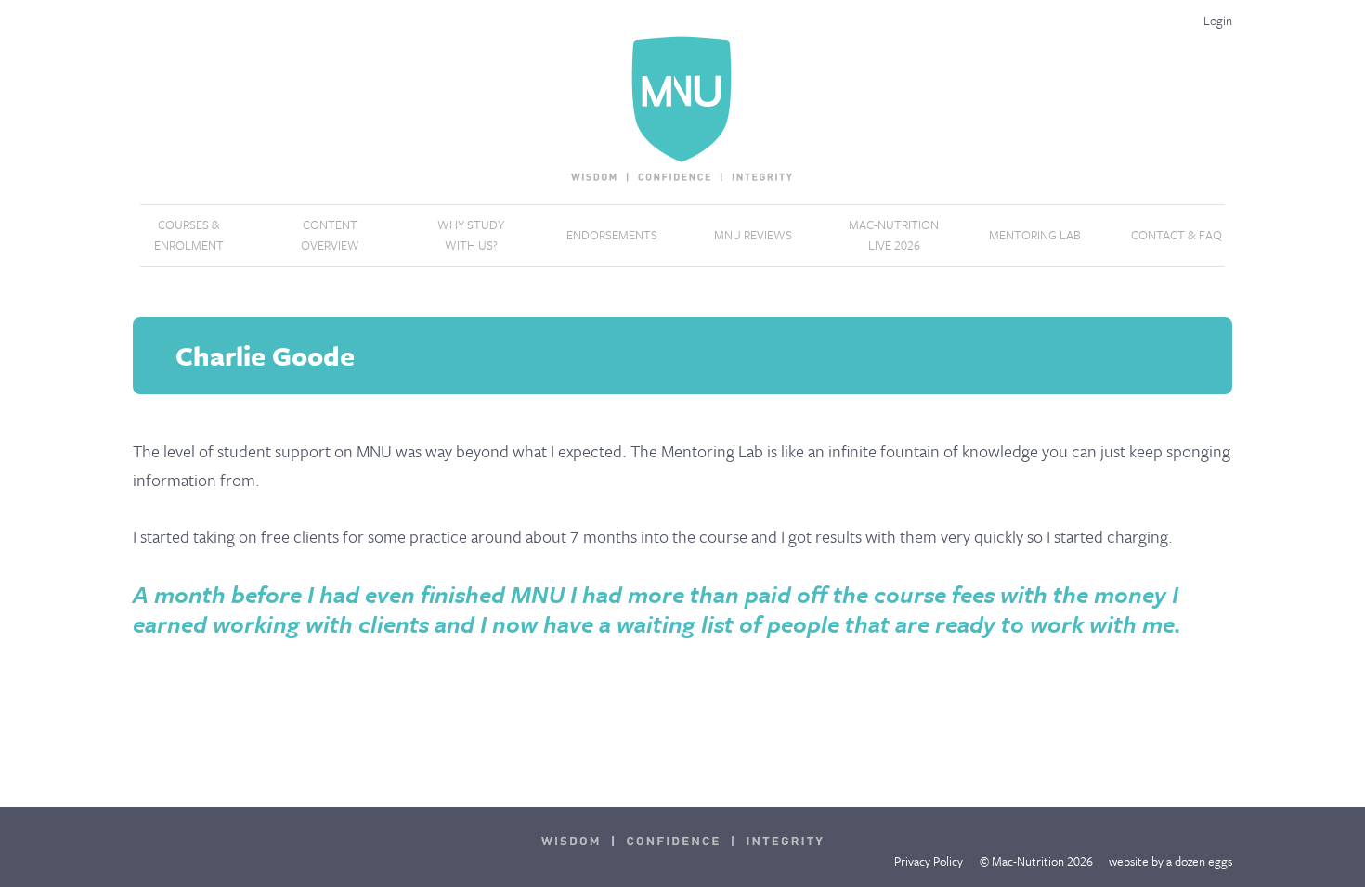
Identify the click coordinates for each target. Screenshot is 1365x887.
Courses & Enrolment (189, 234)
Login (1217, 20)
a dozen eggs (1199, 861)
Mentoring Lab (1035, 234)
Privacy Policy (928, 861)
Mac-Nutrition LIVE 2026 (894, 234)
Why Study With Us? (470, 234)
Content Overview (330, 234)
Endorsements (611, 234)
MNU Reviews (753, 234)
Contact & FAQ (1176, 234)
